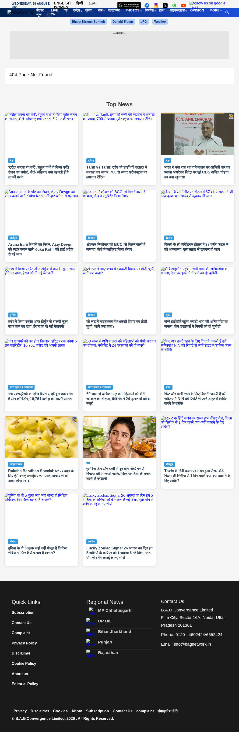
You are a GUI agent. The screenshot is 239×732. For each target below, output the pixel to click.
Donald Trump (122, 21)
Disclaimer (21, 653)
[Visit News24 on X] (165, 5)
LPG (144, 21)
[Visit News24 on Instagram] (156, 5)
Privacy (20, 711)
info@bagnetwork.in (192, 644)
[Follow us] (208, 5)
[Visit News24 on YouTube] (183, 5)
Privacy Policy (24, 643)
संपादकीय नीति (168, 711)
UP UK (104, 621)
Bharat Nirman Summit (88, 21)
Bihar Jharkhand (114, 631)
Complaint (21, 633)
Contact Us (22, 623)
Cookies (60, 711)
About (76, 711)
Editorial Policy (25, 684)
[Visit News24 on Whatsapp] (174, 5)
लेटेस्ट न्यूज (40, 12)
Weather (160, 21)
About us (20, 674)
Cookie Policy (24, 664)
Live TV (54, 12)
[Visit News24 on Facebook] (147, 5)
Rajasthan (108, 652)
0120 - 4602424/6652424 (199, 634)
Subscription (23, 612)
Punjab (105, 642)
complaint (145, 711)
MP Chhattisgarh (114, 610)
